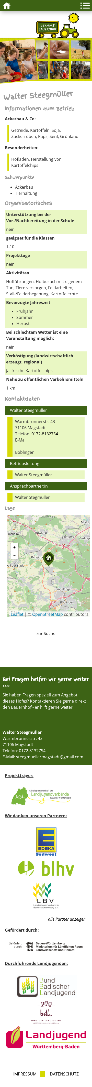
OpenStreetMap (47, 614)
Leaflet (17, 614)
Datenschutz (64, 1074)
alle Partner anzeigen (67, 919)
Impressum (25, 1074)
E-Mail (21, 440)
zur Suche (46, 633)
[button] (48, 559)
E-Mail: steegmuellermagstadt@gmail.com (43, 757)
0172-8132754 (44, 434)
